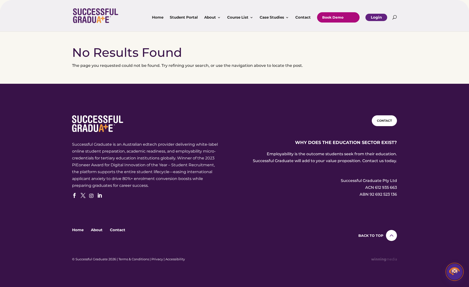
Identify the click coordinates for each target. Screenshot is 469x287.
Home (157, 18)
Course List (237, 18)
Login (376, 17)
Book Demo (332, 17)
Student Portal (184, 18)
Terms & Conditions (133, 259)
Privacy (157, 259)
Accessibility (175, 259)
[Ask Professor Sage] (454, 272)
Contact (303, 18)
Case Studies (272, 18)
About (210, 18)
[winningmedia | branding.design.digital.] (384, 260)
